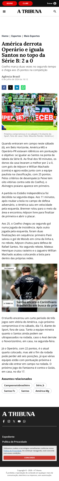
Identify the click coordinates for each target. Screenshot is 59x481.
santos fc (9, 391)
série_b (40, 385)
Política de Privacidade (12, 450)
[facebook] (4, 87)
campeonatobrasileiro (17, 385)
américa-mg (42, 391)
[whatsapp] (23, 87)
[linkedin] (17, 87)
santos (25, 391)
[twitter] (10, 87)
